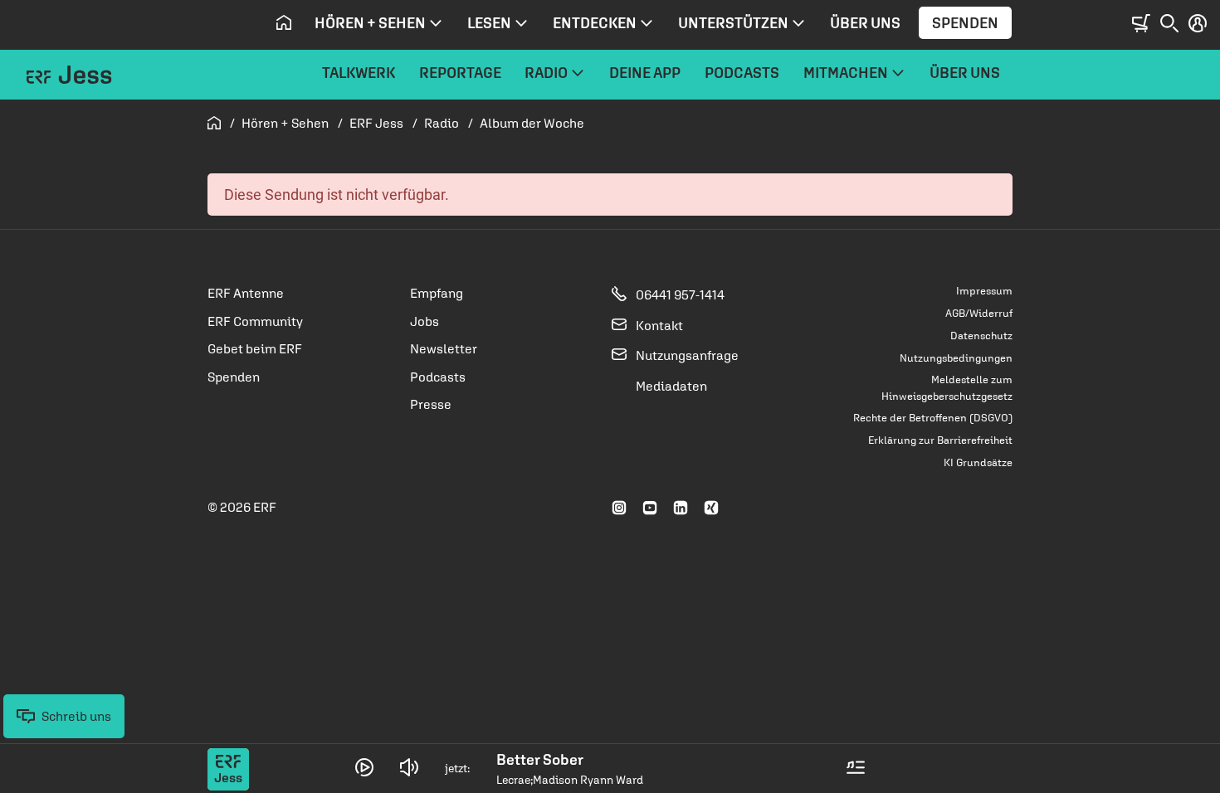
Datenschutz (981, 335)
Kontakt (658, 325)
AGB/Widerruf (979, 313)
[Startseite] (283, 23)
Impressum (984, 291)
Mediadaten (670, 385)
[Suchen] (1169, 23)
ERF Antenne (245, 292)
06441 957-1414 (679, 294)
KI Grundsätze (978, 462)
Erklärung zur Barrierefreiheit (940, 440)
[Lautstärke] (409, 768)
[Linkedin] (680, 508)
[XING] (711, 508)
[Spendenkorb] (1141, 23)
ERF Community (255, 321)
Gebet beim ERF (254, 348)
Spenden (965, 23)
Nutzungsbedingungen (956, 358)
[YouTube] (649, 508)
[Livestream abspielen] (364, 768)
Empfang (436, 292)
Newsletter (443, 348)
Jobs (424, 321)
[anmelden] (1197, 23)
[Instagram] (619, 508)
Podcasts (438, 376)
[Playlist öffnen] (855, 768)
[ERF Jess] (69, 81)
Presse (430, 403)
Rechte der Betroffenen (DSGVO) (933, 417)
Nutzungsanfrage (686, 355)
